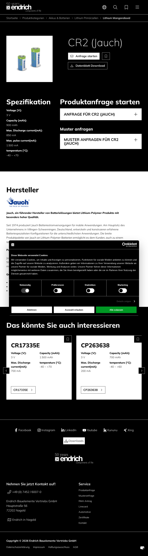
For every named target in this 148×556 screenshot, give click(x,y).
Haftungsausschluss (59, 547)
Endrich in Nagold (24, 519)
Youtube (92, 430)
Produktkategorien (33, 18)
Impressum (39, 547)
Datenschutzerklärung (18, 547)
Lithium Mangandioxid (116, 18)
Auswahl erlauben (74, 310)
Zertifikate (84, 517)
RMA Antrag (85, 501)
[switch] (58, 290)
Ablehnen (32, 310)
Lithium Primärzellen (86, 18)
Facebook (24, 430)
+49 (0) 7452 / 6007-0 (26, 492)
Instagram (48, 430)
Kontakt (83, 522)
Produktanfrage (87, 490)
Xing (131, 430)
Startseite (12, 18)
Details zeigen (124, 301)
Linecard (83, 506)
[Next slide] (141, 370)
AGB (75, 547)
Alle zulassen (116, 310)
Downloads (76, 441)
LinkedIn (70, 430)
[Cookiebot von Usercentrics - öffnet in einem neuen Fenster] (124, 244)
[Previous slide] (6, 370)
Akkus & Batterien (59, 18)
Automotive (85, 511)
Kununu (112, 430)
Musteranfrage (86, 495)
